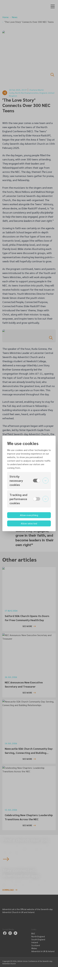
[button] (29, 480)
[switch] (36, 480)
